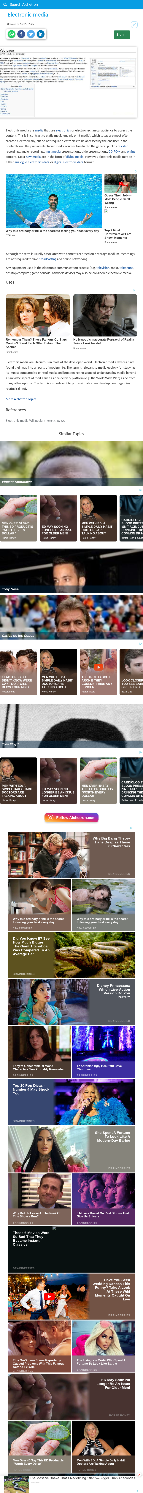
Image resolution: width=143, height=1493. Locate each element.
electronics (63, 130)
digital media (75, 157)
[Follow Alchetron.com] (71, 823)
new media (33, 157)
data (46, 162)
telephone (126, 268)
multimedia (53, 152)
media (39, 130)
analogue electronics (29, 162)
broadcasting (47, 259)
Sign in (122, 34)
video (124, 146)
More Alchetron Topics (21, 399)
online (131, 152)
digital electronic (65, 162)
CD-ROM (114, 152)
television (102, 268)
